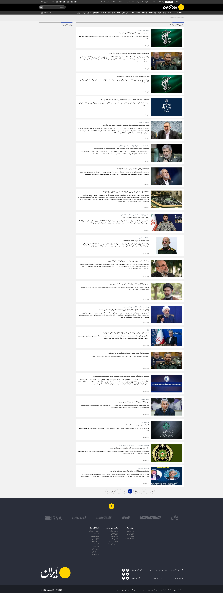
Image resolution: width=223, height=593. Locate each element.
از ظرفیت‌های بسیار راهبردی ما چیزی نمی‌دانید (135, 217)
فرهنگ (132, 13)
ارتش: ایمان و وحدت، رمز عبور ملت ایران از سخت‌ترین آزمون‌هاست (129, 448)
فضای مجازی (111, 13)
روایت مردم (95, 554)
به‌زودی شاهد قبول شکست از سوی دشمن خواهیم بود (133, 402)
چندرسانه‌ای (96, 13)
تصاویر (89, 13)
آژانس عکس (130, 2)
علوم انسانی (95, 549)
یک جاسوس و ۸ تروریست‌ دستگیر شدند (137, 425)
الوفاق (146, 2)
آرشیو (78, 13)
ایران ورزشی (139, 2)
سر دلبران (96, 546)
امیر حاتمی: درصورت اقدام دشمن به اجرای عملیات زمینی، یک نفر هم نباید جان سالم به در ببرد (121, 148)
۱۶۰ (130, 491)
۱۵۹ (136, 491)
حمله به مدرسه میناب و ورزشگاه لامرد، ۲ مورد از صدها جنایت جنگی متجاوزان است (125, 333)
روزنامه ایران (160, 2)
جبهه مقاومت (95, 536)
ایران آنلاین (169, 2)
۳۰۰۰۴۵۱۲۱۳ (156, 578)
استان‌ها (103, 13)
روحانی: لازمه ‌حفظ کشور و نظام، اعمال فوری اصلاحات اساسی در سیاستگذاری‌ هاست (124, 309)
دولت (159, 13)
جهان (123, 13)
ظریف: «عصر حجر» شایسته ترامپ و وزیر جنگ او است (133, 168)
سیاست (170, 13)
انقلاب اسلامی (94, 533)
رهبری (164, 13)
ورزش (83, 13)
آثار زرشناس (95, 551)
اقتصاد (138, 13)
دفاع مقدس (95, 539)
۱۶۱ (124, 491)
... (141, 491)
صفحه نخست (178, 13)
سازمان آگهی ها (113, 544)
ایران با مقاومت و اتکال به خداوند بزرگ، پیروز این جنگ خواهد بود (129, 471)
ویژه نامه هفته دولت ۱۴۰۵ (148, 13)
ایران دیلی (152, 2)
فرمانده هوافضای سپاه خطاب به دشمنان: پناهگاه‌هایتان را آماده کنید (128, 353)
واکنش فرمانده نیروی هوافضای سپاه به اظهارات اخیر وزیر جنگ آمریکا (128, 53)
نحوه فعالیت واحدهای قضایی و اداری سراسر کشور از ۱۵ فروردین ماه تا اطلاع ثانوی (125, 99)
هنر (127, 13)
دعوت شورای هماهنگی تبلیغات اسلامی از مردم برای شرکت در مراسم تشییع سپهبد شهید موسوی (121, 376)
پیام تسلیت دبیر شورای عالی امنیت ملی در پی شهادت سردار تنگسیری (128, 261)
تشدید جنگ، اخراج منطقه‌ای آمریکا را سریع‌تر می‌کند (133, 33)
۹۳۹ (108, 491)
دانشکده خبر (121, 2)
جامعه (118, 13)
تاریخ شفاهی (95, 544)
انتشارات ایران (113, 541)
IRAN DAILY (129, 539)
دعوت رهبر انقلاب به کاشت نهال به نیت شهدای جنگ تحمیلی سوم (129, 284)
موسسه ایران (177, 2)
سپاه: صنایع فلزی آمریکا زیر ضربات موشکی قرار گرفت (133, 76)
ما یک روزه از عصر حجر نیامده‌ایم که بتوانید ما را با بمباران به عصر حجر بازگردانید (126, 125)
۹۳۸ (113, 491)
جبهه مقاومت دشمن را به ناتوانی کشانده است (135, 240)
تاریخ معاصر (95, 541)
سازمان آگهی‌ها (105, 2)
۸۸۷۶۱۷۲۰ (178, 578)
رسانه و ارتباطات (94, 531)
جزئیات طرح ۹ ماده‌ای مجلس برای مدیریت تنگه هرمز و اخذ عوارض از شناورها (126, 192)
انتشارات (113, 2)
